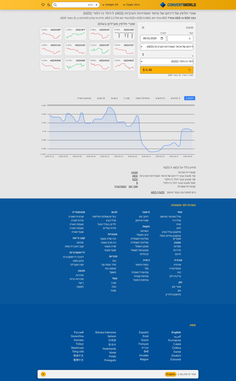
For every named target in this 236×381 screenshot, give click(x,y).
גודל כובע (111, 220)
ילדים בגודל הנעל (107, 224)
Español (144, 332)
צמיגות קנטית (141, 276)
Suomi (145, 340)
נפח (114, 286)
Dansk (177, 351)
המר (191, 33)
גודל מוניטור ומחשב (170, 216)
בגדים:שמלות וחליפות (104, 216)
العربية (177, 336)
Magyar (144, 359)
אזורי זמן (133, 186)
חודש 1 (189, 98)
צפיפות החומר (141, 280)
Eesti (146, 336)
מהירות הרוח (77, 279)
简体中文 (78, 355)
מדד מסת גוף (108, 264)
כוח (179, 272)
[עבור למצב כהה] (49, 5)
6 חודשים (160, 98)
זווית (178, 224)
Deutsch (176, 355)
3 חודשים (175, 98)
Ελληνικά (175, 359)
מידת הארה (77, 220)
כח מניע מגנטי (108, 242)
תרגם (178, 254)
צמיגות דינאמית (140, 272)
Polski (112, 356)
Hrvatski (144, 355)
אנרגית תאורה (76, 216)
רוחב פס (144, 216)
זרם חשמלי (142, 235)
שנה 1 (127, 98)
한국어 (112, 344)
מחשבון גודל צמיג (171, 232)
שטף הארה (78, 232)
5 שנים (114, 98)
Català (177, 344)
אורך (113, 283)
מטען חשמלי (142, 246)
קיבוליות (144, 254)
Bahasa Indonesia (105, 332)
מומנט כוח (110, 268)
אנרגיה (177, 264)
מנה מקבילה (77, 264)
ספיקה (80, 242)
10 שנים (101, 98)
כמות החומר (142, 264)
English (170, 374)
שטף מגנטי (110, 250)
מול (147, 268)
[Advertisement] (118, 89)
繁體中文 (78, 360)
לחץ (179, 228)
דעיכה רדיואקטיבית (73, 257)
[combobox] (76, 5)
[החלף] (143, 54)
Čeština (176, 348)
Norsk (112, 352)
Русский (79, 332)
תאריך (163, 33)
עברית (145, 347)
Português (110, 360)
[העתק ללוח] (189, 70)
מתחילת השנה (143, 98)
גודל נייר (176, 220)
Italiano (112, 336)
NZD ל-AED (158, 192)
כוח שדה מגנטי (108, 238)
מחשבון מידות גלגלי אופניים (170, 237)
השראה (144, 231)
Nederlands (109, 348)
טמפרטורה (120, 186)
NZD (135, 179)
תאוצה (80, 286)
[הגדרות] (143, 27)
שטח (113, 290)
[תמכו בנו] (43, 5)
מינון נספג (78, 260)
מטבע (134, 172)
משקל (113, 272)
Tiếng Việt (78, 351)
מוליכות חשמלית (140, 238)
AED (135, 176)
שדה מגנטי (110, 246)
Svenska (79, 340)
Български (174, 340)
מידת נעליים (109, 228)
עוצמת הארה (77, 224)
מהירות (80, 275)
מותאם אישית (84, 98)
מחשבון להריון (173, 294)
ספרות (177, 246)
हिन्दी (146, 351)
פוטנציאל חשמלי (140, 250)
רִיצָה (81, 283)
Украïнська (77, 347)
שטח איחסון (142, 220)
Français (144, 344)
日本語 (112, 340)
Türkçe (80, 344)
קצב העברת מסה (74, 246)
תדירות (177, 250)
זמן (179, 290)
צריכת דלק (175, 276)
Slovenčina (77, 336)
